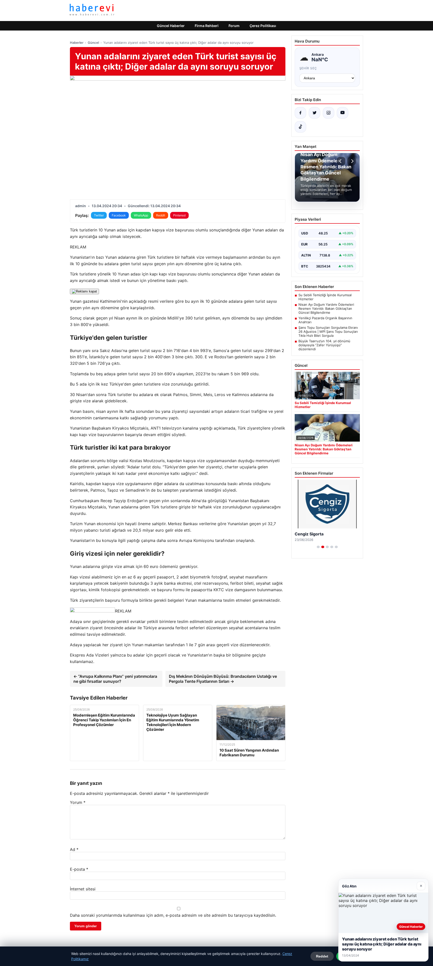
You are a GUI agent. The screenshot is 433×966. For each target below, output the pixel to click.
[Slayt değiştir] (318, 547)
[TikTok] (300, 127)
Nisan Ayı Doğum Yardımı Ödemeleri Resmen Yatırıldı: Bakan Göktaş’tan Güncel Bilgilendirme (326, 308)
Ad (74, 849)
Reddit (160, 215)
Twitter (99, 215)
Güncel (93, 43)
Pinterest (179, 215)
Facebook (119, 215)
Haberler (76, 43)
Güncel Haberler (171, 26)
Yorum (77, 802)
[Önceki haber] (341, 161)
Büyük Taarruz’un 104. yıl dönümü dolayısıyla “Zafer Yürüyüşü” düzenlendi (324, 345)
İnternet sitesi (82, 888)
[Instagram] (328, 113)
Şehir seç (308, 68)
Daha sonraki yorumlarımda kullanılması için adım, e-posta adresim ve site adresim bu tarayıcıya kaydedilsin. (173, 915)
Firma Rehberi (207, 26)
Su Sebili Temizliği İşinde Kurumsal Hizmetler (325, 297)
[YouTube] (342, 113)
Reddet (322, 956)
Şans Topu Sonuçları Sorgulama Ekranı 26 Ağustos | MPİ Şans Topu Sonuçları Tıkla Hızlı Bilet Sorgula (328, 332)
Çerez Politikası (263, 26)
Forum (234, 26)
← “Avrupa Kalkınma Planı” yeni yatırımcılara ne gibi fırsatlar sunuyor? (115, 679)
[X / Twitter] (314, 113)
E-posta (79, 869)
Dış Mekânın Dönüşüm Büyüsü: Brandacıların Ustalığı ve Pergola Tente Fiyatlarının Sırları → (223, 679)
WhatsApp (141, 215)
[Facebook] (300, 113)
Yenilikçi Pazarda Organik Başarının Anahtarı (325, 320)
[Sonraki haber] (351, 161)
